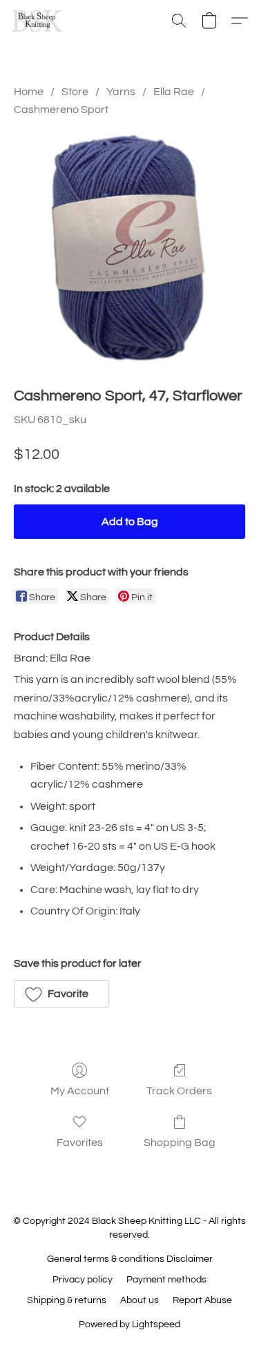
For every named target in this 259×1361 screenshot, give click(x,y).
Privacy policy (82, 1280)
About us (139, 1300)
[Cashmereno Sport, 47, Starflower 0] (129, 248)
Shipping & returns (66, 1300)
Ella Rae (173, 91)
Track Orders (179, 1090)
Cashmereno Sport (61, 109)
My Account (79, 1090)
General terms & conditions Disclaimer (130, 1259)
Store (74, 91)
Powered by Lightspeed (129, 1324)
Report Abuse (202, 1300)
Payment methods (166, 1280)
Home (29, 91)
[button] (38, 20)
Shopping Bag (179, 1142)
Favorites (80, 1142)
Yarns (120, 91)
